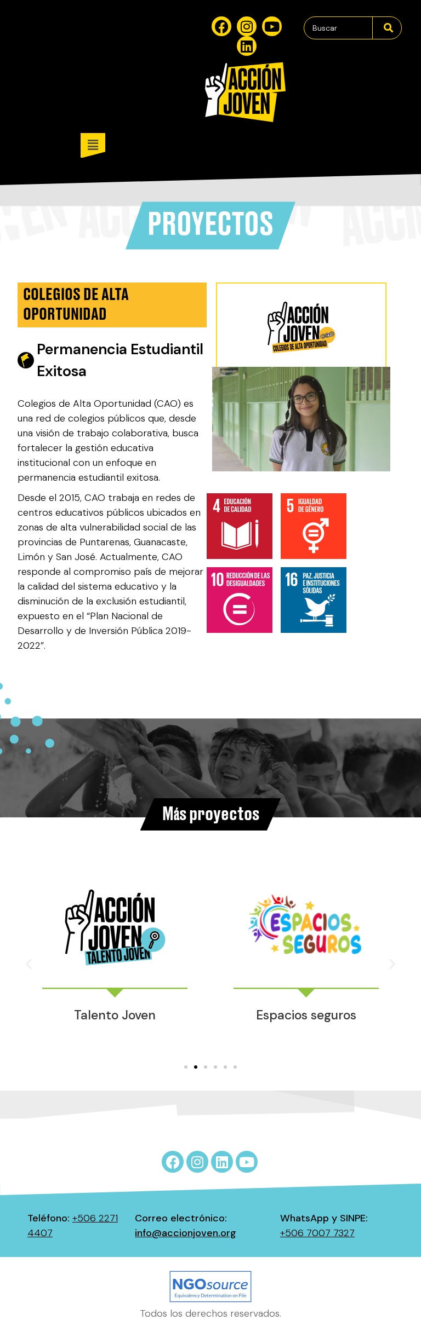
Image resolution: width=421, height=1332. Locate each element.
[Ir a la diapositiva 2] (195, 1067)
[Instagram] (247, 26)
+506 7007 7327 (317, 1232)
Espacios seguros (306, 1015)
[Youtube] (272, 26)
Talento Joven (115, 1015)
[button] (244, 145)
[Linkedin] (247, 46)
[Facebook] (221, 26)
